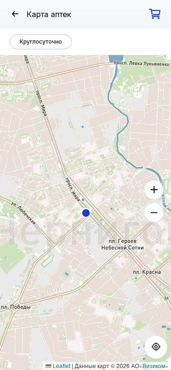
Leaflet (60, 365)
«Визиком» (154, 365)
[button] (86, 213)
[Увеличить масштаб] (153, 189)
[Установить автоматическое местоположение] (155, 347)
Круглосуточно (40, 41)
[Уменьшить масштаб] (153, 212)
